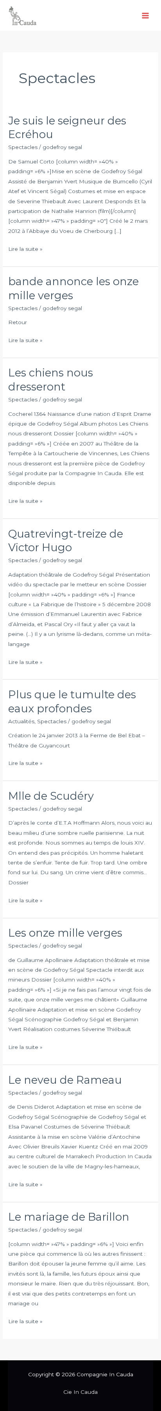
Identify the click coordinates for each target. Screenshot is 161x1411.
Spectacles (23, 147)
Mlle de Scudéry (51, 796)
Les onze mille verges (65, 932)
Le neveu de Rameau (65, 1080)
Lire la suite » (25, 248)
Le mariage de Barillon (68, 1216)
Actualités (21, 721)
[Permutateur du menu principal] (146, 15)
